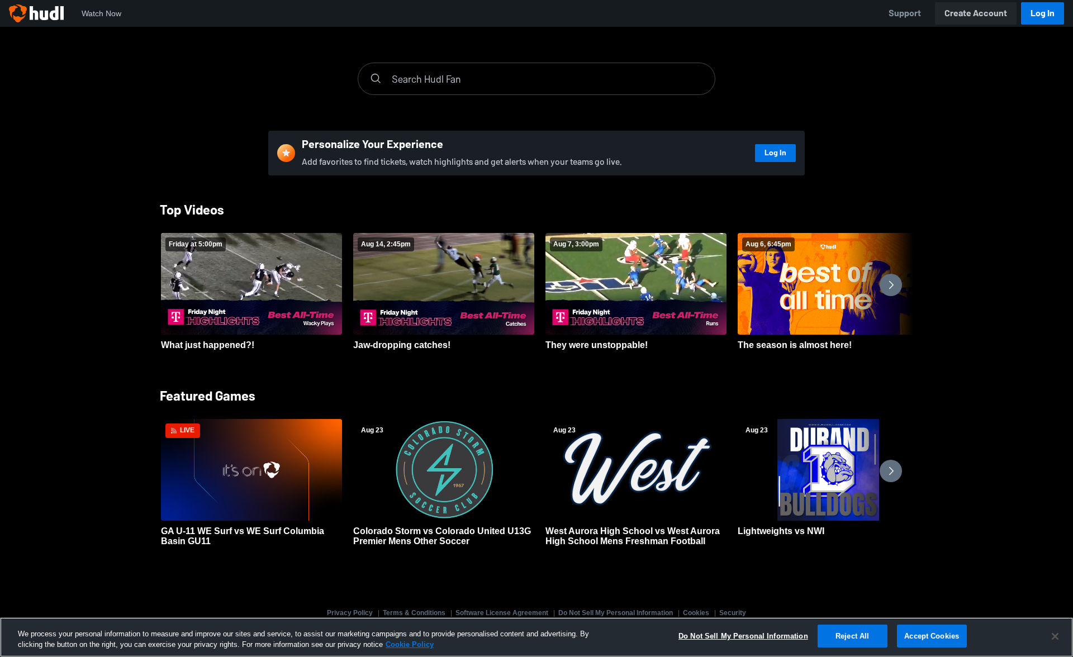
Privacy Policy (350, 613)
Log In (1043, 13)
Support (905, 13)
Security (732, 613)
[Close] (1055, 636)
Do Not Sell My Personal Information (615, 613)
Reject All (852, 636)
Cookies (696, 613)
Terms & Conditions (414, 613)
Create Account (975, 13)
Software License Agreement (501, 613)
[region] (536, 637)
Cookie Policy (410, 645)
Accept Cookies (931, 636)
